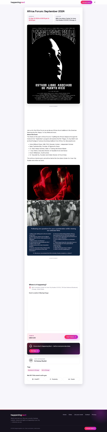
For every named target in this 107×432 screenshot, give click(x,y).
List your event (86, 2)
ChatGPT (36, 379)
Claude (73, 379)
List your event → (90, 428)
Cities (70, 414)
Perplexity (55, 379)
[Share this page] (94, 2)
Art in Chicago (45, 370)
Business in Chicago (33, 370)
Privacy (94, 414)
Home (64, 414)
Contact (87, 414)
